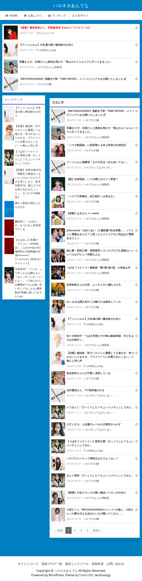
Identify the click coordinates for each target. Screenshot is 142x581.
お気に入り (35, 15)
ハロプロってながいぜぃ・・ (100, 167)
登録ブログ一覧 (51, 564)
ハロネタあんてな (66, 571)
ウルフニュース (45, 33)
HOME (13, 15)
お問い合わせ (115, 564)
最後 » (97, 530)
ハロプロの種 (44, 84)
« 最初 (59, 530)
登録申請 (98, 564)
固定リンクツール (77, 564)
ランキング (59, 15)
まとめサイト (80, 15)
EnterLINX (86, 575)
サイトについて (28, 564)
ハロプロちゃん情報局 (49, 67)
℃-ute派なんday (46, 50)
